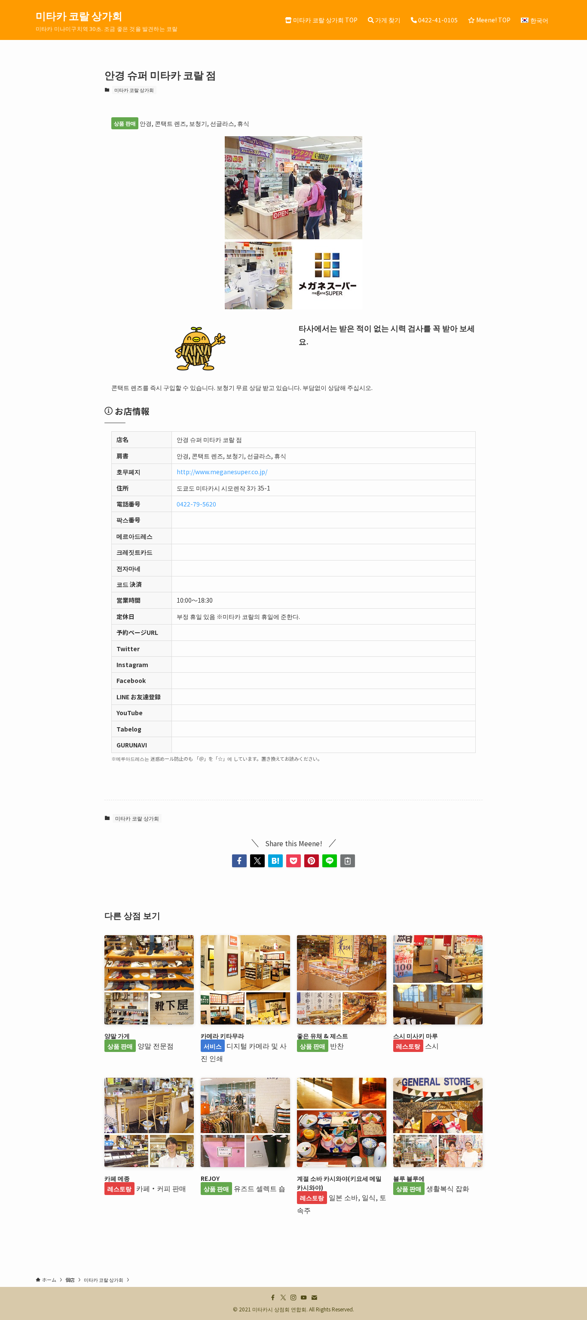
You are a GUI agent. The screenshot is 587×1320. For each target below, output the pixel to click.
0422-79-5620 (196, 504)
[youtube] (304, 1298)
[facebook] (273, 1298)
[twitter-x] (283, 1298)
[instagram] (293, 1298)
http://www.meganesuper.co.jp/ (222, 471)
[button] (239, 860)
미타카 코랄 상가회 (79, 15)
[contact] (314, 1298)
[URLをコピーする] (347, 860)
